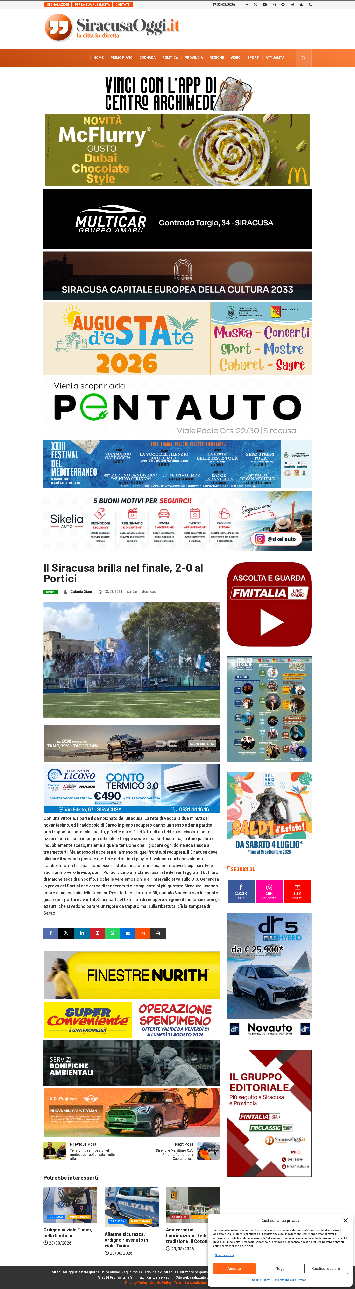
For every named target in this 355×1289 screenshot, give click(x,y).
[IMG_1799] (132, 1019)
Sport (253, 57)
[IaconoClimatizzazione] (132, 788)
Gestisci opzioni (326, 1269)
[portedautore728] (132, 974)
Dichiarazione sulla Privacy (289, 1280)
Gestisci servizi (224, 1255)
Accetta (234, 1269)
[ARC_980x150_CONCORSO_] (177, 92)
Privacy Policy (136, 1283)
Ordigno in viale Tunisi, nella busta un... (190, 1232)
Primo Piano (121, 57)
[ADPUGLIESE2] (132, 1112)
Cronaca (147, 57)
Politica (170, 57)
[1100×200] (177, 275)
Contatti (123, 4)
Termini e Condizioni (190, 1283)
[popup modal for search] (304, 58)
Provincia (194, 57)
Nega (280, 1269)
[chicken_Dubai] (177, 149)
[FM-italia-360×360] (269, 604)
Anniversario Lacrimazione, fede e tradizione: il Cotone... (128, 1235)
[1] (269, 1112)
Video (236, 57)
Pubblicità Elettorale (263, 76)
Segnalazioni (58, 4)
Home (99, 57)
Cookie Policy (260, 1280)
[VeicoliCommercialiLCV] (177, 218)
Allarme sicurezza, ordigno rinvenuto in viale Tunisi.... (65, 1239)
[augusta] (177, 338)
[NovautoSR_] (269, 976)
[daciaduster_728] (132, 743)
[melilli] (269, 708)
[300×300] (269, 813)
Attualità (275, 57)
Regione (217, 57)
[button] (345, 1220)
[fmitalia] (177, 463)
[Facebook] (247, 4)
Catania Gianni (82, 591)
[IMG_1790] (177, 407)
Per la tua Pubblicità (92, 4)
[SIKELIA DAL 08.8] (177, 520)
